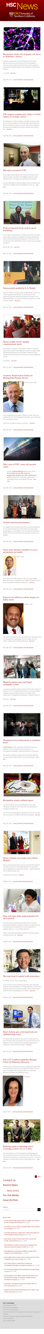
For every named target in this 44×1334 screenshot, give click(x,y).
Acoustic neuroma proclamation (16, 522)
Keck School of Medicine (10, 1307)
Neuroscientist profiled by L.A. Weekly (19, 288)
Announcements (18, 80)
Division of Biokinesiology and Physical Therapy (18, 1316)
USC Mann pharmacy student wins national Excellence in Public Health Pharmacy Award (21, 1234)
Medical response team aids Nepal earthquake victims (17, 683)
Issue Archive (10, 1200)
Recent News (10, 1185)
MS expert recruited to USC (14, 170)
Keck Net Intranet (28, 80)
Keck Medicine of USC (9, 1305)
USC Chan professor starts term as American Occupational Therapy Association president (18, 1264)
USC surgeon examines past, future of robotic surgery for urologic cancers (22, 115)
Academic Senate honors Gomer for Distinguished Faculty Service (18, 376)
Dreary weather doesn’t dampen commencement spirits (16, 342)
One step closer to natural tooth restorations (21, 976)
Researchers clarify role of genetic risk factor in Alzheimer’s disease (22, 55)
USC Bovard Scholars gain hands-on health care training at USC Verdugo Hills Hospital (21, 1221)
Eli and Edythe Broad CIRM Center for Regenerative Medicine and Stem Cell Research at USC (22, 475)
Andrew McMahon (18, 471)
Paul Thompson (8, 747)
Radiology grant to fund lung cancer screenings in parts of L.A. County (18, 1147)
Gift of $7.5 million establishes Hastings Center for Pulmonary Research (20, 1060)
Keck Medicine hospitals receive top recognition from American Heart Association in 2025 (20, 1246)
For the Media (11, 1195)
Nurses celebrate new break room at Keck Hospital (20, 859)
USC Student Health (9, 1321)
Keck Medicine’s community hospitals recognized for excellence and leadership (20, 1252)
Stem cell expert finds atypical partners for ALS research (21, 917)
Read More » (13, 73)
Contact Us (9, 1180)
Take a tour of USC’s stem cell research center (19, 465)
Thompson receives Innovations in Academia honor (21, 741)
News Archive (13, 1190)
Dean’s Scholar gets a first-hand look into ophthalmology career (20, 1033)
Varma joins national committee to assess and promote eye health (20, 550)
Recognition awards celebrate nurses (18, 800)
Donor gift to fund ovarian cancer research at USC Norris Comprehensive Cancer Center (21, 1258)
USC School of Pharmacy (10, 1310)
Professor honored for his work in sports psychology (19, 229)
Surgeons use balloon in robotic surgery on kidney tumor (21, 598)
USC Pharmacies (8, 1318)
